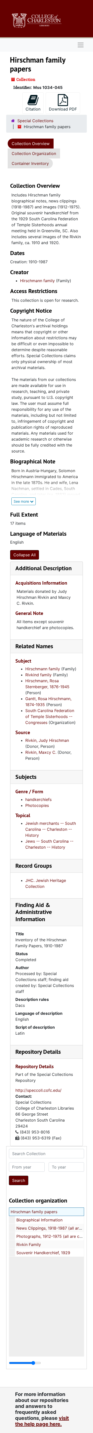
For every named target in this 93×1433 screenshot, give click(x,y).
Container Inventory (30, 163)
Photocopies (37, 805)
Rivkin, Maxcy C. (40, 752)
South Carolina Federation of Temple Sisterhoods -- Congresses (49, 716)
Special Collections (35, 120)
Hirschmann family (37, 280)
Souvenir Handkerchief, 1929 (43, 1252)
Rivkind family (38, 674)
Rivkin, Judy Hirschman (47, 740)
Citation (33, 109)
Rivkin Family (28, 1244)
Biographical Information (39, 1219)
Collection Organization (34, 153)
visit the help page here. (42, 1421)
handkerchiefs (38, 799)
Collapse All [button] (24, 554)
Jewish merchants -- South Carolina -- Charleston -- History (50, 829)
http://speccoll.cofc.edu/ (38, 1090)
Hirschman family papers (34, 1211)
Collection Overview (31, 143)
